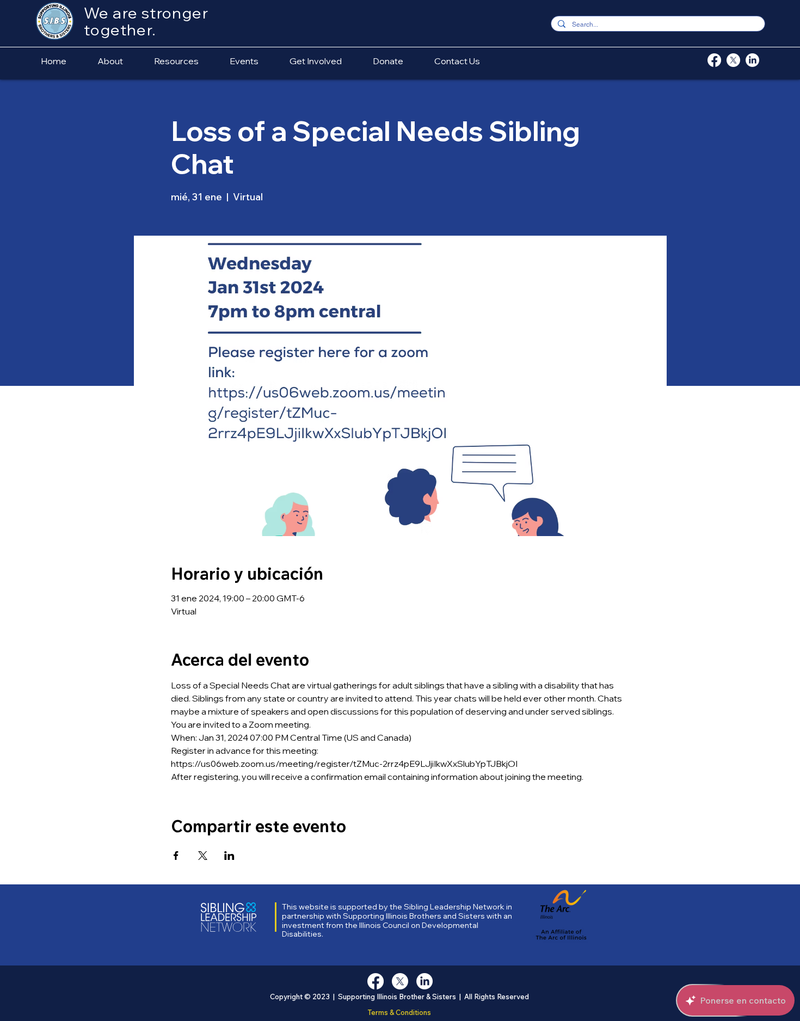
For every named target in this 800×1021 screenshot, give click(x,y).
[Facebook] (714, 60)
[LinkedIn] (752, 60)
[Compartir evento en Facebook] (176, 855)
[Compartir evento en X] (203, 855)
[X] (733, 60)
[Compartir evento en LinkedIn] (229, 855)
